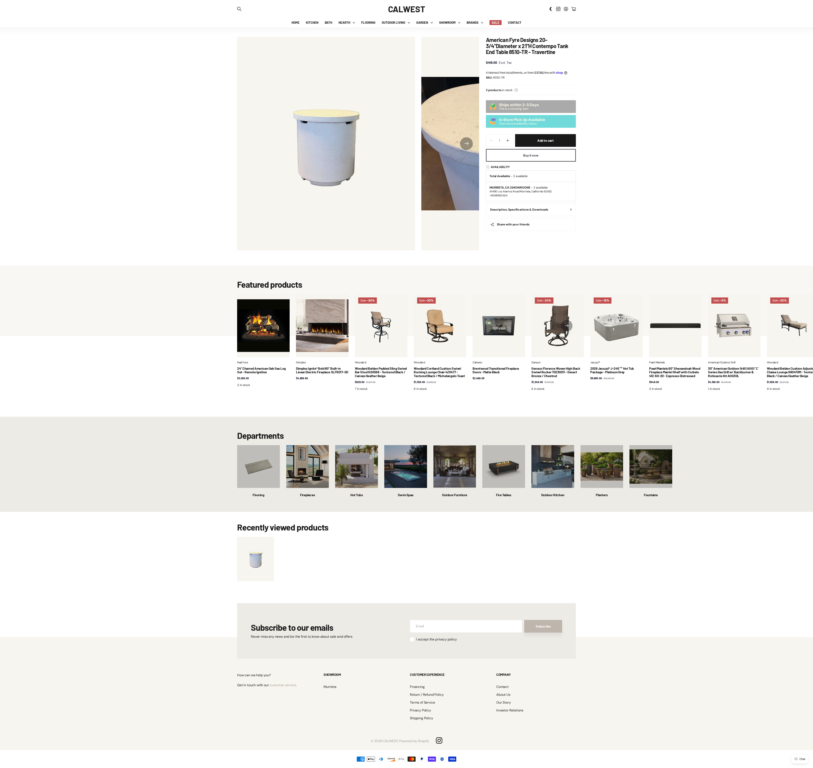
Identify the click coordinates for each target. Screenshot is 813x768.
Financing (417, 687)
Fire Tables (503, 495)
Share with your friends (513, 224)
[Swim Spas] (405, 466)
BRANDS (472, 22)
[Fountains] (650, 466)
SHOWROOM (447, 22)
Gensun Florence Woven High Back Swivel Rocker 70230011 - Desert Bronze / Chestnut (555, 372)
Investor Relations (509, 710)
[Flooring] (258, 466)
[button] (466, 143)
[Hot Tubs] (356, 466)
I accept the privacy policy (436, 639)
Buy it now (530, 155)
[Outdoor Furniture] (454, 466)
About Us (503, 694)
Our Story (503, 702)
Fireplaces (307, 495)
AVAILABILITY (500, 167)
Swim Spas (405, 495)
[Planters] (602, 466)
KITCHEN (312, 22)
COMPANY (503, 674)
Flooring (258, 495)
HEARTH (344, 22)
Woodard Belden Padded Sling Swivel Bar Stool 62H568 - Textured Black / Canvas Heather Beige (381, 372)
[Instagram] (439, 740)
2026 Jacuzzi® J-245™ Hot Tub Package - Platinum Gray (612, 370)
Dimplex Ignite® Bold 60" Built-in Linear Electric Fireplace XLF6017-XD (322, 370)
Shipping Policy (421, 718)
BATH (328, 22)
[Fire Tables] (503, 466)
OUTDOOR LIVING (393, 22)
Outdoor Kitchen (552, 495)
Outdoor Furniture (454, 495)
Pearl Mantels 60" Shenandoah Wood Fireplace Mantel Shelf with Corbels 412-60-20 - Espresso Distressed (674, 372)
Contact (502, 687)
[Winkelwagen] (573, 9)
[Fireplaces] (307, 466)
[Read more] (558, 9)
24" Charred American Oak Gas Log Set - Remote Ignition (261, 370)
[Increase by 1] (508, 140)
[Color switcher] (551, 9)
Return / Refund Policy (427, 694)
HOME (296, 22)
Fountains (651, 495)
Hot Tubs (356, 495)
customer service (283, 685)
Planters (602, 495)
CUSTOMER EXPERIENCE (427, 674)
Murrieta (330, 687)
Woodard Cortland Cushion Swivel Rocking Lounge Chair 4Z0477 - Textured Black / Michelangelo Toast (439, 372)
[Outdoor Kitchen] (552, 466)
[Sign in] (566, 9)
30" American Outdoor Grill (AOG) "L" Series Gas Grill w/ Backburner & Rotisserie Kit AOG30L (733, 372)
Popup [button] (516, 90)
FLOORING (368, 22)
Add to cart (545, 140)
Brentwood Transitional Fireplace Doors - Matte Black (496, 370)
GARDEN (422, 22)
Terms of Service (422, 702)
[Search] (239, 9)
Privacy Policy (420, 710)
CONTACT (514, 22)
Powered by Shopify (414, 741)
